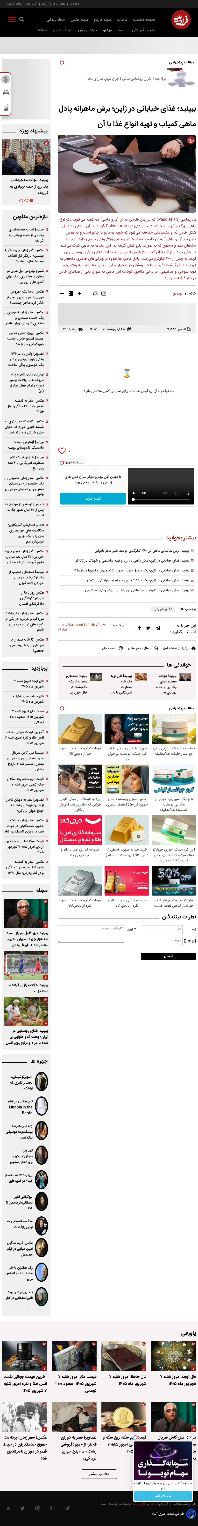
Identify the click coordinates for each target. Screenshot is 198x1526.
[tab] (31, 200)
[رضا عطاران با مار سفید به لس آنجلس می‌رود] (41, 1272)
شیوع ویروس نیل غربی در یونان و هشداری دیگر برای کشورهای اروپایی (25, 276)
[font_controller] (79, 294)
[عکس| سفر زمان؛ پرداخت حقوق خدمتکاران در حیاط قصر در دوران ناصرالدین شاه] (24, 1417)
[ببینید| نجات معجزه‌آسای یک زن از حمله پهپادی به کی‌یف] (185, 677)
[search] (21, 20)
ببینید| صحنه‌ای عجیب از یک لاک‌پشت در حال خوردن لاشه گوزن (76, 687)
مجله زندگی (56, 20)
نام (194, 929)
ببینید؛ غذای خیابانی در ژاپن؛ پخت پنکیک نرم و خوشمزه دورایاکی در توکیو (137, 580)
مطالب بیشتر (99, 1474)
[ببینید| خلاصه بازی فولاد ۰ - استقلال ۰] (26, 965)
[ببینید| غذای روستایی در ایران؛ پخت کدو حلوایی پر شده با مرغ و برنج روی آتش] (26, 1011)
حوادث (41, 30)
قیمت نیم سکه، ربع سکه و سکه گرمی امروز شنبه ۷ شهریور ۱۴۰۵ (25, 784)
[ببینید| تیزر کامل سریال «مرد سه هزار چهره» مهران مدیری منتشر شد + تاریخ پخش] (26, 913)
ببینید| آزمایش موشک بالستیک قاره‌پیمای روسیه (25, 445)
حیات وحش (87, 30)
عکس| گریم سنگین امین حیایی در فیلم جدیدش (20, 1249)
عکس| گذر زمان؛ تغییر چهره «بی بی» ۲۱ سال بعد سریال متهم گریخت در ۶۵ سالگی (24, 557)
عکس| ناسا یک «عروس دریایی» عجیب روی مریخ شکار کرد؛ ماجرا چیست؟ (25, 297)
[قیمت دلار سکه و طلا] (6, 80)
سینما (122, 30)
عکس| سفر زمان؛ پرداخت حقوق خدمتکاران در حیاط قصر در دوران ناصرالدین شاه (24, 826)
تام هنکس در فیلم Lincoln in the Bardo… (20, 1107)
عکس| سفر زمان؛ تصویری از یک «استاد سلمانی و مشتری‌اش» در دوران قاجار (24, 318)
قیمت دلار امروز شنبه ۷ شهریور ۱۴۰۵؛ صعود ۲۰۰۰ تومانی (27, 717)
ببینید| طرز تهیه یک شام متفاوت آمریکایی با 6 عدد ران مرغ (121, 687)
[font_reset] (70, 294)
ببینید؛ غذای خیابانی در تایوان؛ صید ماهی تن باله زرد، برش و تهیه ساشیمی (137, 590)
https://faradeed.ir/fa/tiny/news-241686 (82, 627)
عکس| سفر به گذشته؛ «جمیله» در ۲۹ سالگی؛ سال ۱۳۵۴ (25, 406)
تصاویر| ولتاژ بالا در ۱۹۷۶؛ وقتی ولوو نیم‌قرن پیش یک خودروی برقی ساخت (26, 359)
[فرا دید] (181, 19)
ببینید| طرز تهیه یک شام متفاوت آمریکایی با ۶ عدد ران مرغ (28, 186)
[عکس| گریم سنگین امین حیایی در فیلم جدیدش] (41, 1247)
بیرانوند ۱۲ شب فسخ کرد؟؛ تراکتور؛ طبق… (19, 1178)
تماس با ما (59, 3)
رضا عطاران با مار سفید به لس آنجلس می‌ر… (19, 1273)
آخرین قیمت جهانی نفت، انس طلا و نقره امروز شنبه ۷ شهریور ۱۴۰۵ (24, 737)
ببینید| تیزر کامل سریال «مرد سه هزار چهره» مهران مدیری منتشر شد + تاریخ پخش (25, 761)
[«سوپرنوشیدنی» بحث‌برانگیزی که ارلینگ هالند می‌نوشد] (41, 1081)
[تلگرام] (158, 629)
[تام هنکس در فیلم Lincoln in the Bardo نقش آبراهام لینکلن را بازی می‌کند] (41, 1106)
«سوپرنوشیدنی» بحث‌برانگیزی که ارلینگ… (21, 1083)
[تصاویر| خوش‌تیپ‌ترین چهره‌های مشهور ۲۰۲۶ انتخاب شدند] (41, 1155)
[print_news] (95, 294)
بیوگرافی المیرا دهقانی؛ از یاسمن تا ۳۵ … (19, 1203)
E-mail (190, 941)
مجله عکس (79, 20)
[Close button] (190, 1437)
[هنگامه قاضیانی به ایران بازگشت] (41, 1226)
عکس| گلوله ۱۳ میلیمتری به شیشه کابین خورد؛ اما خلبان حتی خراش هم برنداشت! (24, 427)
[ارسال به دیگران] (103, 294)
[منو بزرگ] (12, 20)
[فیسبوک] (139, 629)
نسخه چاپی (107, 648)
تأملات (122, 20)
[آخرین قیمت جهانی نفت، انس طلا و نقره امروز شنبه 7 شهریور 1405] (24, 1356)
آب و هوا (31, 3)
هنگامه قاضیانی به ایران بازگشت (20, 1224)
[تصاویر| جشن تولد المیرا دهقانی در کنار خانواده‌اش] (41, 1296)
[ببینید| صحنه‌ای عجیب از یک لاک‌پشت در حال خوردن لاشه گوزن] (96, 677)
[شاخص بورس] (6, 109)
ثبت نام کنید (163, 1496)
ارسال (168, 956)
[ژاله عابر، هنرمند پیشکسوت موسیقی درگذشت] (41, 1130)
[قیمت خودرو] (6, 93)
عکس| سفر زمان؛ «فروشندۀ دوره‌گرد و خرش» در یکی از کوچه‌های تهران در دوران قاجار (25, 622)
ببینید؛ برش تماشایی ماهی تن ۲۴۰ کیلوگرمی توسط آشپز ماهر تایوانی (141, 551)
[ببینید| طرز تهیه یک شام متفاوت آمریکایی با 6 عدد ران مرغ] (141, 677)
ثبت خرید (93, 499)
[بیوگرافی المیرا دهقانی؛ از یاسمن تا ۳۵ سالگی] (41, 1201)
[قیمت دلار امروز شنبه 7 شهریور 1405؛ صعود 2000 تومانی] (74, 1356)
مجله (42, 890)
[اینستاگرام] (52, 1509)
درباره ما (74, 3)
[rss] (8, 1509)
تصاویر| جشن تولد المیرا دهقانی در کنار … (19, 1298)
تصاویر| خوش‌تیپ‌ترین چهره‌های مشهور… (19, 1156)
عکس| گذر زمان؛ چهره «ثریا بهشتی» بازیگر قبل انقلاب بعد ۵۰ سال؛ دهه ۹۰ (24, 256)
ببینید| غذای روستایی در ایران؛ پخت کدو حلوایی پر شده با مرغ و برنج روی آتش (27, 1037)
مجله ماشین (62, 30)
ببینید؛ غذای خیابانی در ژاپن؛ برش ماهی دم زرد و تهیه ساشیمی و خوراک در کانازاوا (131, 561)
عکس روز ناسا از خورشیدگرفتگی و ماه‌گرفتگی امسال (31, 598)
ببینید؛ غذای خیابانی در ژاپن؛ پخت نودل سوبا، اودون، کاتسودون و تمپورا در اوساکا (131, 571)
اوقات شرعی (14, 3)
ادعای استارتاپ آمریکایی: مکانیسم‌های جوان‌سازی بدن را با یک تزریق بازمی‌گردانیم (26, 533)
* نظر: (131, 929)
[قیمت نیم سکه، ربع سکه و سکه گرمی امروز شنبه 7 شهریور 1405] (123, 1417)
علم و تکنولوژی (143, 30)
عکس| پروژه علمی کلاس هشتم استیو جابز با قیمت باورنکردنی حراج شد (25, 338)
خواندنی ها (179, 665)
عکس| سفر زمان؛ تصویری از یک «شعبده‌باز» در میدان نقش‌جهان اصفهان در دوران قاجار (24, 486)
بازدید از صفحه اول (176, 648)
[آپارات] (37, 1509)
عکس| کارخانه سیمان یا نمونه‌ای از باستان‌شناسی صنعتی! (27, 645)
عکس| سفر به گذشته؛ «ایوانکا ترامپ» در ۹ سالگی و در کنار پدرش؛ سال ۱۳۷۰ (25, 867)
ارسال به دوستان (140, 648)
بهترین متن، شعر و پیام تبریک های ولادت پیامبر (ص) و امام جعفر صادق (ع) (26, 383)
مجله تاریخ (102, 20)
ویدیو (107, 30)
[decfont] (62, 294)
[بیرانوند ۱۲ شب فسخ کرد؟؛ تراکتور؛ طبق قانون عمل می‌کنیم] (41, 1179)
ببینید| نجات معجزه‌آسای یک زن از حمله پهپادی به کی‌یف (166, 687)
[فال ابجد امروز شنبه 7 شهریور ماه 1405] (173, 1356)
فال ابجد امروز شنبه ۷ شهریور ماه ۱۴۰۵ (29, 683)
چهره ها (39, 1061)
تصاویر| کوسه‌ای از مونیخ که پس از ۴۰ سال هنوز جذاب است (24, 510)
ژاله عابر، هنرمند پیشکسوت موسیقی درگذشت (19, 1132)
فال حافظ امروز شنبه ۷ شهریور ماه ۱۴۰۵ (28, 699)
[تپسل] (61, 462)
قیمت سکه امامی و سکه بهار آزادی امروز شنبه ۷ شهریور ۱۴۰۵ (24, 846)
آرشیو (45, 3)
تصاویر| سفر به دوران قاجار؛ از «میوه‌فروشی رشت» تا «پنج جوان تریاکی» (25, 805)
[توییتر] (148, 629)
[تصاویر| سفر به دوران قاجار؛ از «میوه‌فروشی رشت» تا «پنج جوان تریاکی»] (74, 1417)
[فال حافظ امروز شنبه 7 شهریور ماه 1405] (123, 1356)
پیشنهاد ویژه (33, 131)
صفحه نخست (144, 20)
